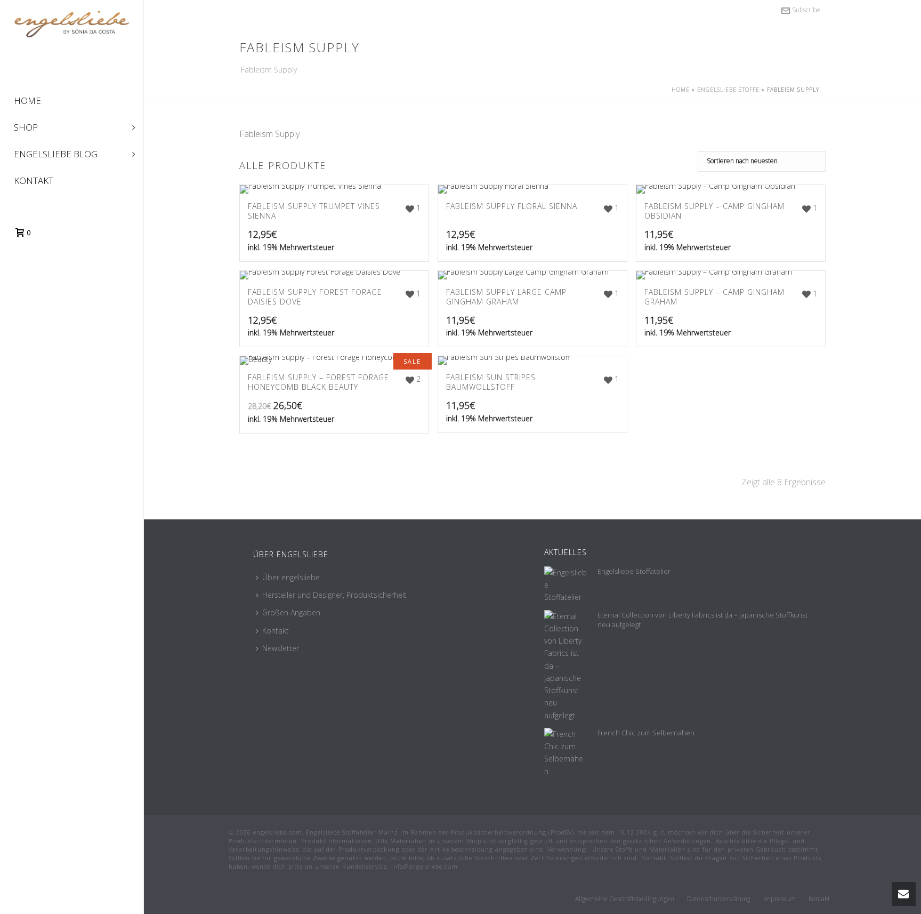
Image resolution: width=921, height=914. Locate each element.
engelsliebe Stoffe (728, 89)
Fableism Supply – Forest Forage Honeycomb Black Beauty (318, 382)
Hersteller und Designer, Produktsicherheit (334, 595)
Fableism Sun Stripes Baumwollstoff (491, 382)
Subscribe (806, 9)
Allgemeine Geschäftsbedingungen (624, 899)
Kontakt (275, 631)
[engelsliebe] (71, 44)
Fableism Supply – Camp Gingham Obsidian (714, 211)
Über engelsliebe (291, 577)
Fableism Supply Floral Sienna (511, 206)
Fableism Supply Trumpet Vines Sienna (314, 211)
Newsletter (280, 648)
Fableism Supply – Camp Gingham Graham (714, 297)
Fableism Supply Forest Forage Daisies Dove (315, 297)
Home (681, 89)
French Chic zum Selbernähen (645, 732)
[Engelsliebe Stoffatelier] (565, 585)
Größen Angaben (291, 612)
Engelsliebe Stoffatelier (633, 571)
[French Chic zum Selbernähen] (565, 752)
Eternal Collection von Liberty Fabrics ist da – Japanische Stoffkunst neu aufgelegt (702, 619)
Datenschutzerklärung (718, 899)
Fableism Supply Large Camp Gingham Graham (506, 297)
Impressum (779, 899)
